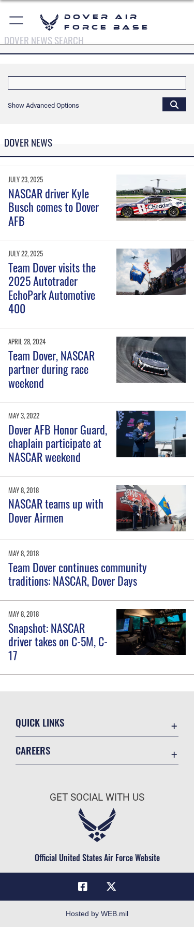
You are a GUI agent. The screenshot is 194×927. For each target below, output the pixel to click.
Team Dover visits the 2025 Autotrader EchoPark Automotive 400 (52, 287)
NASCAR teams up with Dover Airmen (55, 510)
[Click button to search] (174, 104)
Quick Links (40, 722)
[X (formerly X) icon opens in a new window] (111, 886)
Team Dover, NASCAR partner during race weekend (51, 369)
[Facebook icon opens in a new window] (83, 886)
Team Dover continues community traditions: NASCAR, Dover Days (77, 574)
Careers (33, 750)
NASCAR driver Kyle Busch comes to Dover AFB (53, 207)
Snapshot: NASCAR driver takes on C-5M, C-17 (58, 641)
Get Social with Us (97, 797)
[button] (17, 22)
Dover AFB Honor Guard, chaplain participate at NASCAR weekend (57, 443)
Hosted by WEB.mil (97, 913)
